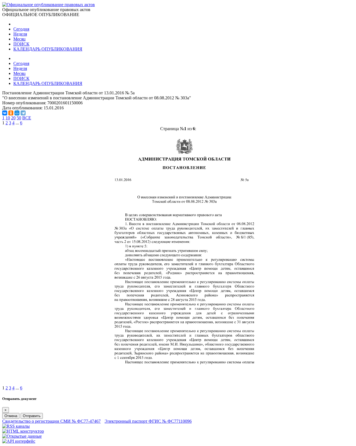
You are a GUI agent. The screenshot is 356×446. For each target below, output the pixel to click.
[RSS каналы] (16, 426)
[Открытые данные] (22, 436)
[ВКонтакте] (4, 112)
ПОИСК (21, 44)
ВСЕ (26, 117)
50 (19, 117)
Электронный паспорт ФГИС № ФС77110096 (148, 421)
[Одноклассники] (10, 112)
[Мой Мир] (16, 112)
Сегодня (21, 29)
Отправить (32, 416)
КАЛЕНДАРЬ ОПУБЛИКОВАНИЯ (47, 49)
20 (13, 117)
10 (8, 117)
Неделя (20, 34)
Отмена (10, 416)
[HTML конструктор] (23, 431)
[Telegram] (23, 112)
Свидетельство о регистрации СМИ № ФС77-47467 (51, 421)
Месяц (19, 39)
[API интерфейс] (18, 441)
